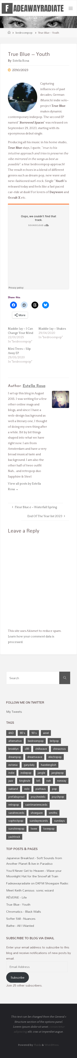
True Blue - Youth (18, 904)
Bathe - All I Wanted (20, 926)
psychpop (58, 796)
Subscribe (17, 977)
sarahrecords (16, 812)
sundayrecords (39, 820)
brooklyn (13, 748)
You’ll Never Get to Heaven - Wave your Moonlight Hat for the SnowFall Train (34, 873)
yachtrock (14, 836)
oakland (13, 789)
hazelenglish (48, 765)
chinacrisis (59, 748)
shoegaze (37, 812)
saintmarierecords (36, 804)
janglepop (57, 772)
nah (48, 780)
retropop (13, 804)
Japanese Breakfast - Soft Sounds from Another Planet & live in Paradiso (34, 861)
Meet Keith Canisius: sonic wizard (30, 890)
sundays (59, 820)
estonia (13, 765)
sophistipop (15, 820)
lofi (38, 780)
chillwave (41, 748)
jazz (10, 780)
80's (22, 733)
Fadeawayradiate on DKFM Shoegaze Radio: (37, 883)
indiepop (26, 772)
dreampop (14, 757)
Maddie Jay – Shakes (52, 328)
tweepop (49, 828)
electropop (55, 757)
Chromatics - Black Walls (23, 911)
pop (54, 789)
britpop (54, 741)
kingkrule (24, 780)
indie (11, 772)
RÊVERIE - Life (16, 897)
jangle (41, 772)
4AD (11, 733)
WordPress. (52, 1044)
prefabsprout (16, 796)
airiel (46, 733)
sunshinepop (16, 828)
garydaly (29, 765)
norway (61, 780)
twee (34, 828)
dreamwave (34, 757)
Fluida (37, 1044)
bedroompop (24, 32)
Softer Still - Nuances (21, 918)
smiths (53, 812)
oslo (26, 789)
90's (34, 733)
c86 (27, 748)
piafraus (41, 789)
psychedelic (38, 796)
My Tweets (14, 711)
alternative (15, 741)
